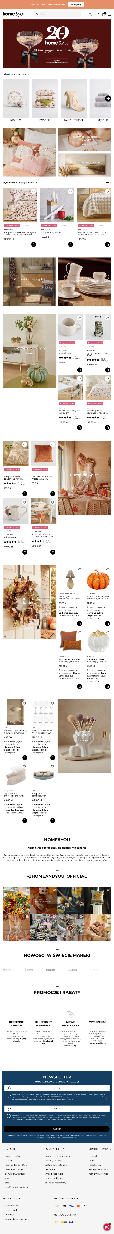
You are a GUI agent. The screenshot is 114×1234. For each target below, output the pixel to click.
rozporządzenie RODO (16, 1165)
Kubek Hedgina (66, 353)
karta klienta (95, 1165)
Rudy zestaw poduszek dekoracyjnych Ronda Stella (69, 660)
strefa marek (11, 1210)
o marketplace (12, 1205)
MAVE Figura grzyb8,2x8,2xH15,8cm (69, 597)
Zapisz (57, 1129)
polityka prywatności (15, 1174)
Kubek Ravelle (10, 537)
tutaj (75, 1138)
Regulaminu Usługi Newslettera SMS (62, 1115)
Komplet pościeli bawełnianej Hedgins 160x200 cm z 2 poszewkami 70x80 (96, 412)
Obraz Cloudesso (85, 232)
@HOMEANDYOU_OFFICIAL (57, 876)
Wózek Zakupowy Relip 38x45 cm (97, 354)
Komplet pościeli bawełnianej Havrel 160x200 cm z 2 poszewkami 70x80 (13, 478)
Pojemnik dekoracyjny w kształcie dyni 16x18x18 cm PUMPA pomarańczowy (98, 597)
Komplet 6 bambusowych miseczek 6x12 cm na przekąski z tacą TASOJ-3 (43, 794)
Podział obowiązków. (69, 615)
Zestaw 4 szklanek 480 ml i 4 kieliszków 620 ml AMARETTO (43, 732)
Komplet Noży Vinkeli (14, 232)
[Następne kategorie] (108, 98)
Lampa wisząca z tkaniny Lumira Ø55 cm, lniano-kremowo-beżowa (15, 732)
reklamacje (50, 1169)
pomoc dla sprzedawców (17, 1219)
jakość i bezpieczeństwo (17, 1187)
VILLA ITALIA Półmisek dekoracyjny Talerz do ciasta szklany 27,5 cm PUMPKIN (97, 660)
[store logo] (14, 14)
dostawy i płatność (54, 1160)
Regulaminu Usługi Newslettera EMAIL (64, 1095)
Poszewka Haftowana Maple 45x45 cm (42, 478)
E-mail (57, 1088)
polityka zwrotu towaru (56, 1165)
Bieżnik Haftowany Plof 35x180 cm (69, 412)
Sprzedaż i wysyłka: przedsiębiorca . (68, 610)
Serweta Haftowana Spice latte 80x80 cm (42, 535)
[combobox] (57, 14)
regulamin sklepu (53, 1178)
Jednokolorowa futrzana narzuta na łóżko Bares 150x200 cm (56, 233)
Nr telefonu (57, 1108)
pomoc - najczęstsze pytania (59, 1156)
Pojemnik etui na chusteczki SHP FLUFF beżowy (13, 794)
